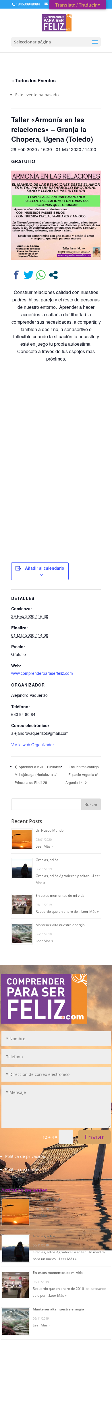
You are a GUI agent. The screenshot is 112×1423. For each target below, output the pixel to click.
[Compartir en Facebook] (16, 275)
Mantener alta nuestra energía (60, 924)
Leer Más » (44, 846)
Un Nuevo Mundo (49, 830)
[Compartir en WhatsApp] (41, 275)
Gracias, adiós (47, 859)
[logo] (57, 22)
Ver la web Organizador (32, 744)
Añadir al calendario (44, 568)
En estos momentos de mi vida (60, 895)
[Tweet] (29, 275)
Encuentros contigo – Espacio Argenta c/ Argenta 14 (82, 774)
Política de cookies (22, 1169)
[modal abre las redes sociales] (53, 275)
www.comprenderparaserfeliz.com (42, 673)
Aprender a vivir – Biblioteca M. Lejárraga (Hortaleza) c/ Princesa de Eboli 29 (39, 774)
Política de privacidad (26, 1156)
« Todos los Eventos (33, 80)
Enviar (94, 1136)
